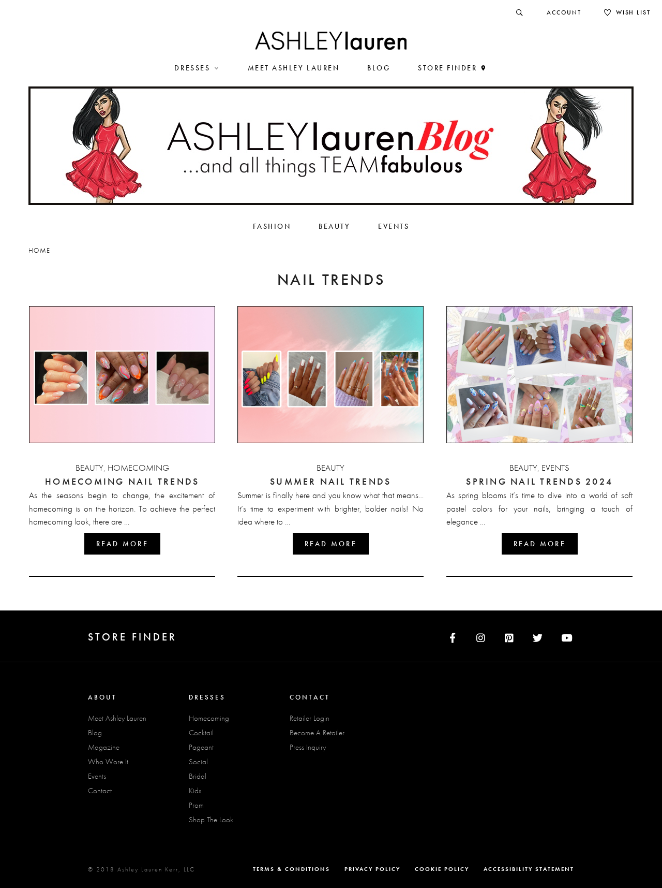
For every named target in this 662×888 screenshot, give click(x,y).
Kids (195, 790)
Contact (100, 790)
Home (39, 250)
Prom (196, 805)
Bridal (197, 776)
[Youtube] (566, 636)
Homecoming (138, 467)
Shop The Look (211, 819)
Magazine (103, 747)
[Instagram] (481, 636)
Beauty (89, 467)
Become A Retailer (317, 732)
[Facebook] (452, 636)
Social (198, 761)
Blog (95, 732)
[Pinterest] (509, 636)
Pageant (201, 747)
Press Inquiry (308, 747)
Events (555, 467)
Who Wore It (108, 761)
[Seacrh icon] (520, 12)
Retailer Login (309, 718)
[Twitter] (537, 636)
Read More (122, 543)
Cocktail (201, 732)
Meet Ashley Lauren (117, 718)
